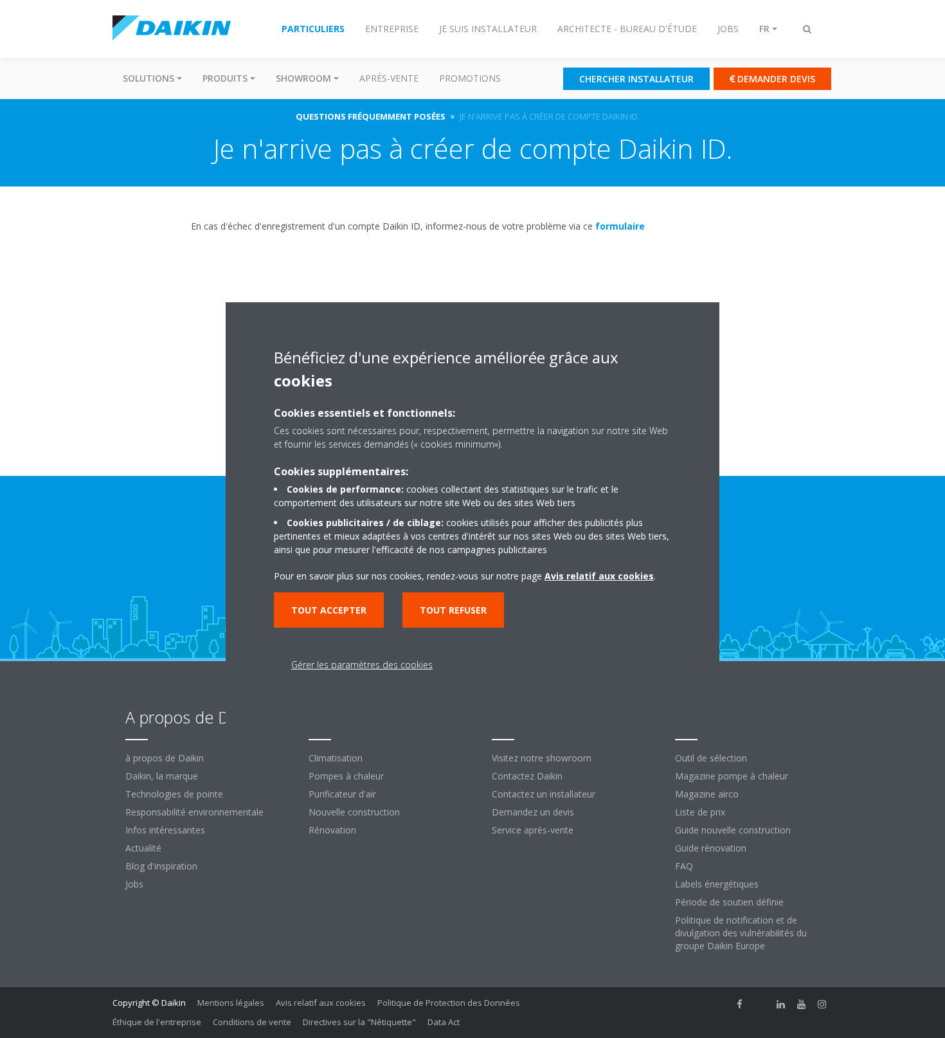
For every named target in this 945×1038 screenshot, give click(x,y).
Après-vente (389, 78)
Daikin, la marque (161, 776)
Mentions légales (230, 1002)
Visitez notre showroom (541, 758)
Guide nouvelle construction (733, 830)
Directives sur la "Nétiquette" (359, 1022)
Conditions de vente (252, 1022)
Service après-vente (532, 830)
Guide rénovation (710, 848)
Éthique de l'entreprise (157, 1022)
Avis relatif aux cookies (321, 1002)
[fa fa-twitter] (760, 1004)
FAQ (684, 866)
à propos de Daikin (164, 758)
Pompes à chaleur (346, 776)
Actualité (143, 848)
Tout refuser (453, 610)
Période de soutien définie (729, 902)
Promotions (470, 78)
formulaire (620, 226)
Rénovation (332, 830)
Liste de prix (700, 812)
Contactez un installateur (543, 794)
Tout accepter (328, 610)
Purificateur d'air (342, 794)
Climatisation (336, 758)
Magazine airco (707, 794)
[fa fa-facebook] (740, 1004)
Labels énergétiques (717, 884)
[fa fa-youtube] (801, 1004)
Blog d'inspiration (161, 866)
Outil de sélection (711, 758)
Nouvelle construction (354, 812)
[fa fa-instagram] (822, 1004)
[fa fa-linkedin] (781, 1004)
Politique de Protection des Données (448, 1002)
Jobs (134, 884)
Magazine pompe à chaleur (731, 776)
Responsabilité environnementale (194, 812)
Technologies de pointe (174, 794)
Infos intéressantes (165, 830)
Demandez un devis (533, 812)
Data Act (444, 1022)
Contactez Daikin (527, 776)
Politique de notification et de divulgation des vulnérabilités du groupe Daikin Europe (741, 933)
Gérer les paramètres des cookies (362, 665)
